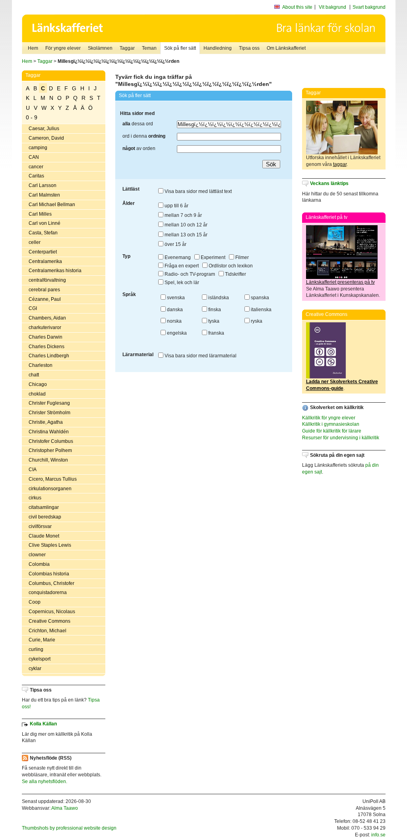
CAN (34, 157)
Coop (35, 602)
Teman (149, 48)
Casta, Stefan (43, 233)
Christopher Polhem (50, 450)
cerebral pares (44, 289)
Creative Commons (49, 621)
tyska (213, 321)
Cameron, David (46, 138)
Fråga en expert (181, 266)
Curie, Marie (42, 640)
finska (214, 309)
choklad (37, 394)
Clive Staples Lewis (50, 545)
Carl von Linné (44, 223)
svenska (175, 297)
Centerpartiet (43, 252)
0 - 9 (31, 117)
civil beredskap (45, 517)
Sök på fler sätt (180, 48)
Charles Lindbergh (49, 356)
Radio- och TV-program (189, 274)
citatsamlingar (44, 507)
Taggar (127, 48)
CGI (33, 308)
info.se (378, 835)
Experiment (212, 257)
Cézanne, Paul (45, 299)
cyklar (35, 668)
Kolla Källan (43, 724)
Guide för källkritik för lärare (331, 431)
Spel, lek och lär (181, 282)
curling (36, 649)
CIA (33, 469)
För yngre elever (63, 48)
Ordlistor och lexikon (230, 266)
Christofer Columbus (51, 441)
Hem (33, 48)
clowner (37, 554)
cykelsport (39, 659)
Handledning (218, 48)
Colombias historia (49, 574)
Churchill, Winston (48, 460)
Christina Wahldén (49, 432)
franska (215, 333)
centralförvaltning (47, 280)
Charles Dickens (46, 346)
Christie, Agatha (46, 422)
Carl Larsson (42, 185)
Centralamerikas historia (55, 270)
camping (38, 147)
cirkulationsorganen (50, 488)
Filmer (241, 257)
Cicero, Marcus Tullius (53, 479)
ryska (256, 321)
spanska (259, 297)
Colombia (39, 564)
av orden (138, 148)
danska (174, 309)
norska (174, 321)
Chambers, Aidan (47, 318)
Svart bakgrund (369, 7)
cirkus (35, 498)
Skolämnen (100, 48)
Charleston (40, 365)
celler (35, 242)
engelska (176, 333)
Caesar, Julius (44, 128)
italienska (260, 309)
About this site (297, 7)
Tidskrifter (235, 274)
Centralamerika (45, 261)
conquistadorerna (48, 592)
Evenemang (177, 257)
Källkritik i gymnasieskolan (330, 424)
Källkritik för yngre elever (328, 418)
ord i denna (143, 136)
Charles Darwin (45, 337)
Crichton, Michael (47, 630)
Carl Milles (40, 214)
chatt (34, 375)
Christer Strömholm (49, 412)
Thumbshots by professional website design (69, 828)
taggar (340, 164)
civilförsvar (40, 526)
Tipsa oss (249, 48)
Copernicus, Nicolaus (52, 611)
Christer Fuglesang (49, 403)
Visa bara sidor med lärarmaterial (199, 356)
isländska (218, 297)
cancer (36, 167)
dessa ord (137, 124)
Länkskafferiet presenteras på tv (340, 282)
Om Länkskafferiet (286, 48)
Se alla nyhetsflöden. (44, 781)
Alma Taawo (64, 808)
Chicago (38, 384)
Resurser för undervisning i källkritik (340, 437)
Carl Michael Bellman (52, 204)
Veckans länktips (329, 183)
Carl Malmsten (44, 195)
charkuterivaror (45, 327)
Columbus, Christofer (51, 583)
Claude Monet (44, 536)
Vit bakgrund (332, 7)
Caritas (36, 176)
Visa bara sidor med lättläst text (197, 191)
